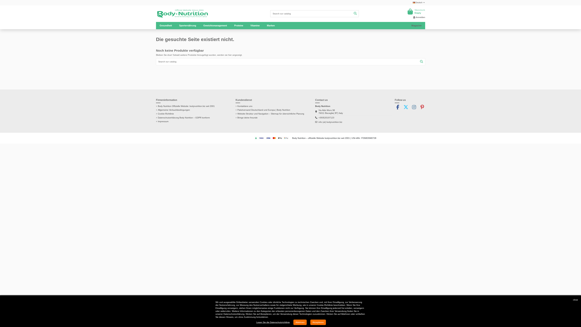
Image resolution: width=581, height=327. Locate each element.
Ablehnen (300, 322)
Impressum (163, 121)
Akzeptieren (318, 322)
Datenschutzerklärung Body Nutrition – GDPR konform (184, 117)
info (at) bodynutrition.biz (330, 122)
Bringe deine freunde (247, 117)
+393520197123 (326, 117)
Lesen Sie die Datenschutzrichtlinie (273, 322)
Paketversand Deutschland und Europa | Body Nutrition (263, 110)
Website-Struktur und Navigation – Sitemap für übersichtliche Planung (270, 113)
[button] (188, 25)
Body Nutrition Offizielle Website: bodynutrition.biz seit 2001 (186, 106)
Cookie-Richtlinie (166, 113)
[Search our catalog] (355, 13)
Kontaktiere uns (244, 106)
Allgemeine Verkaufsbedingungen (174, 110)
